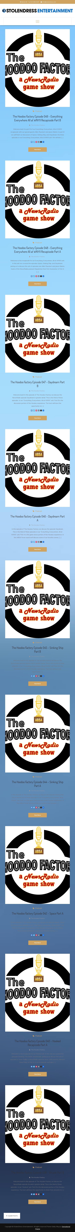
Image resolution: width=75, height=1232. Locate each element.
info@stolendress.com (49, 2)
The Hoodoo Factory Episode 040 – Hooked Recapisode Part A (37, 1043)
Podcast (38, 242)
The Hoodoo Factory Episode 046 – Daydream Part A (37, 518)
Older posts (13, 1216)
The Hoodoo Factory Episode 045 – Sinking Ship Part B (37, 649)
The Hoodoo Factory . (38, 256)
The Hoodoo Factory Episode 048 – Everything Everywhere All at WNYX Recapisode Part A (37, 249)
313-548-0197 (34, 2)
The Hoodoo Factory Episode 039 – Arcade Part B (37, 1172)
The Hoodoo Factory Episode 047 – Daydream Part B (37, 384)
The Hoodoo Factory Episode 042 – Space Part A (37, 913)
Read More (37, 149)
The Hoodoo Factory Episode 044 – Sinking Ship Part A (37, 784)
